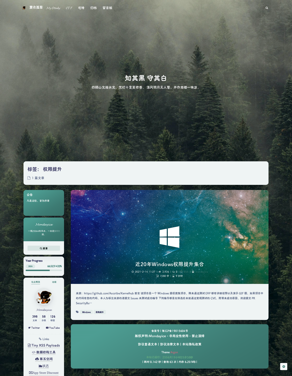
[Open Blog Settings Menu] (283, 366)
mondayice (202, 271)
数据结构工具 (45, 352)
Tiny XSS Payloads (45, 345)
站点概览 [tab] (35, 281)
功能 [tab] (54, 281)
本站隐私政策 (191, 344)
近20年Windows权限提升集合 (169, 264)
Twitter (35, 327)
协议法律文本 (169, 344)
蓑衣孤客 (36, 7)
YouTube (54, 327)
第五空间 (46, 359)
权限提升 (100, 312)
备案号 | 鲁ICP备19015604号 (169, 330)
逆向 (186, 271)
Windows (86, 312)
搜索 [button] (45, 248)
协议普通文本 (147, 344)
